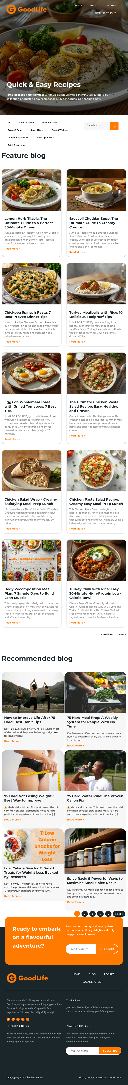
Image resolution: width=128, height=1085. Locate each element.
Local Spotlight (105, 13)
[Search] (114, 126)
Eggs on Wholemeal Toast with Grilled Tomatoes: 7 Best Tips (30, 406)
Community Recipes (18, 137)
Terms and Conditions (108, 1077)
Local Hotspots (49, 122)
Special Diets (36, 130)
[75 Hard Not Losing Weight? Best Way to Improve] (33, 770)
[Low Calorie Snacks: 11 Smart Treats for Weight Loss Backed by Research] (33, 846)
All (9, 122)
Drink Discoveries (16, 145)
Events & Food (15, 130)
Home (78, 5)
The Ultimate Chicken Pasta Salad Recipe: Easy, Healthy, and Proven (93, 406)
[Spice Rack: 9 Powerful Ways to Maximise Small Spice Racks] (95, 851)
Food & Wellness (60, 130)
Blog (93, 5)
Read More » (12, 248)
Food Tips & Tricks (46, 137)
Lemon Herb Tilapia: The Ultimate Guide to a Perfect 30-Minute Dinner (28, 223)
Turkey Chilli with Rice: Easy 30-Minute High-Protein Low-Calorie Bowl (95, 593)
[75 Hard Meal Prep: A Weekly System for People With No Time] (95, 692)
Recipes (111, 5)
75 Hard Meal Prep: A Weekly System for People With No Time (92, 722)
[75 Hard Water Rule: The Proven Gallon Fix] (95, 770)
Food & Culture (26, 122)
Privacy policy (86, 1077)
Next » (122, 634)
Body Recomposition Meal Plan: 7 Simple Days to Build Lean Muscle (29, 593)
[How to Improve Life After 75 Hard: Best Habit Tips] (33, 692)
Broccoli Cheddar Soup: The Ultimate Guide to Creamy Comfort (93, 223)
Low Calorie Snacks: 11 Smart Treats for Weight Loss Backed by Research (31, 872)
